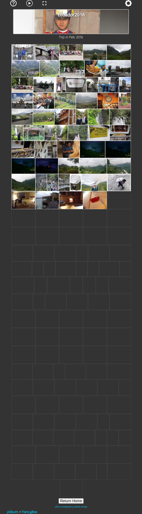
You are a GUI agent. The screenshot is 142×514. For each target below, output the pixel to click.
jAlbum (12, 512)
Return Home (71, 501)
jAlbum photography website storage (71, 506)
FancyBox (29, 512)
